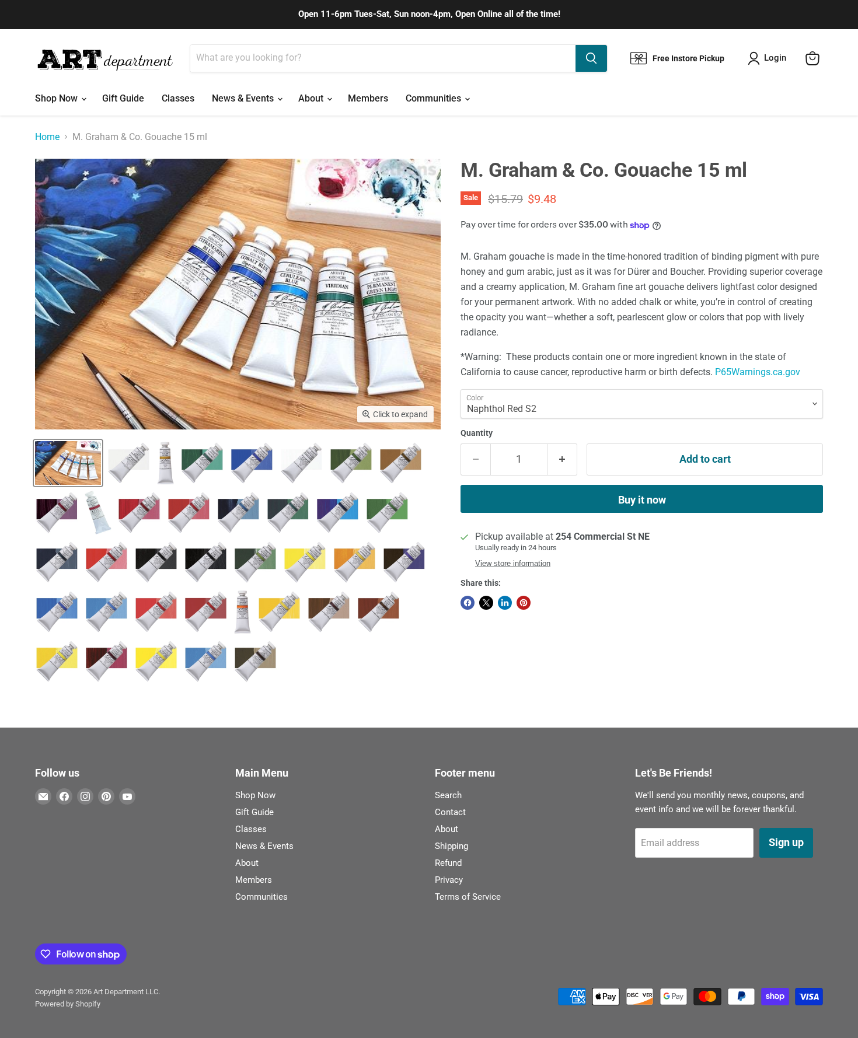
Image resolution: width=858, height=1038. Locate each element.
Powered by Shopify (67, 1003)
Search (448, 795)
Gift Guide (123, 98)
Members (368, 98)
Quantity (477, 433)
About (312, 98)
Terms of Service (468, 897)
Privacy (449, 880)
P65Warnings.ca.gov (757, 372)
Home (47, 137)
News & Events (244, 98)
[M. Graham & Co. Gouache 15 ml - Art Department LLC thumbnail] (68, 463)
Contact (450, 812)
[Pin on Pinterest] (524, 603)
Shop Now (57, 98)
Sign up (786, 842)
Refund (448, 863)
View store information (512, 564)
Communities (434, 98)
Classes (178, 98)
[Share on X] (486, 603)
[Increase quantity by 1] (562, 459)
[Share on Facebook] (468, 603)
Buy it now (642, 500)
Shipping (451, 846)
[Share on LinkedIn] (505, 603)
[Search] (591, 58)
